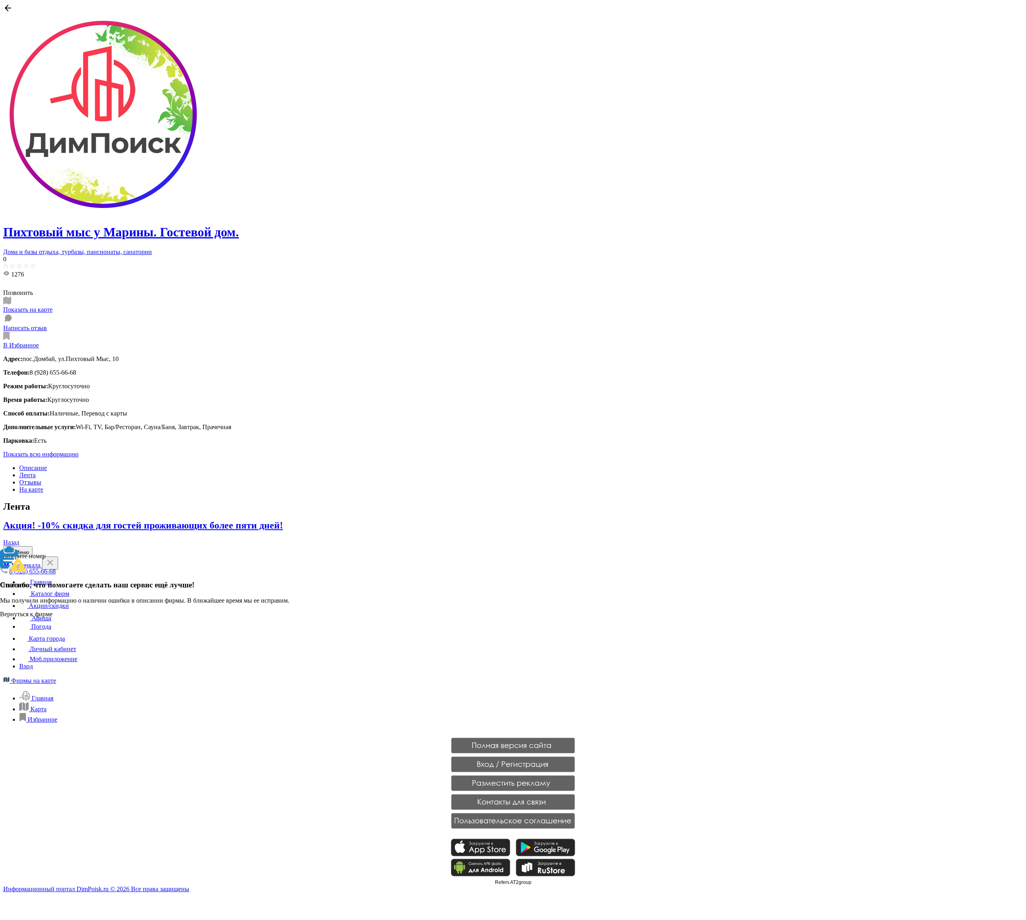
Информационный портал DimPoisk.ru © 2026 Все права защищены (96, 889)
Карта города (46, 638)
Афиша (40, 618)
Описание (33, 467)
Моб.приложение (52, 659)
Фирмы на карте (33, 680)
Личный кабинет (52, 649)
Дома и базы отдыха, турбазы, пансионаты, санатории (77, 251)
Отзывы (30, 482)
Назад (11, 542)
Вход (26, 666)
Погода (40, 626)
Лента (27, 475)
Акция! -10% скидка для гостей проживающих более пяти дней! (143, 525)
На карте (31, 489)
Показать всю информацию (41, 454)
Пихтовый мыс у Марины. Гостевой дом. (121, 232)
